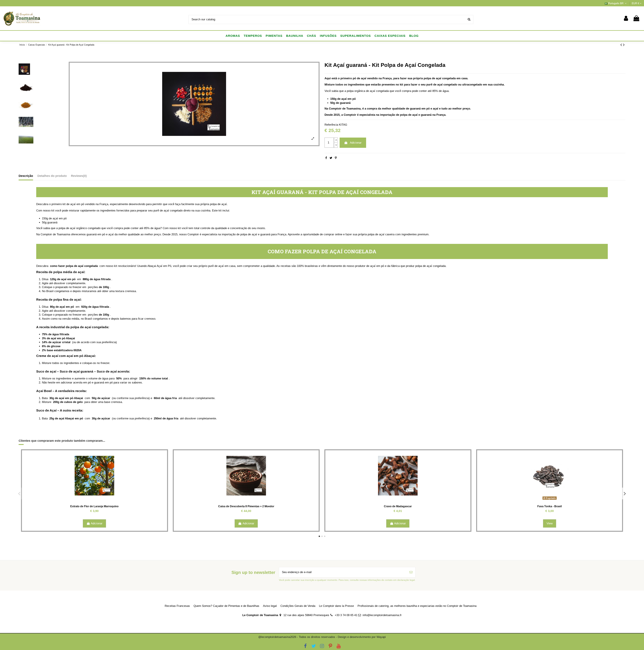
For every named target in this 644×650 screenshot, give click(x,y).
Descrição (26, 176)
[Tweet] (331, 158)
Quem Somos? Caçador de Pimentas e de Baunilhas (226, 606)
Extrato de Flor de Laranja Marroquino (94, 506)
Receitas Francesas (177, 606)
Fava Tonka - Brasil (549, 506)
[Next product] (624, 44)
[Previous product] (621, 44)
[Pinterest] (336, 158)
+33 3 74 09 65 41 (346, 615)
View (550, 523)
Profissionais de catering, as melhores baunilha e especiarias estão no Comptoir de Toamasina (417, 606)
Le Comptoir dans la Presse (336, 606)
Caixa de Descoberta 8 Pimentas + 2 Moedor (246, 506)
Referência (331, 124)
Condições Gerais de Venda (297, 606)
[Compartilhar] (326, 158)
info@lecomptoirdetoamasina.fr (382, 615)
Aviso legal (270, 606)
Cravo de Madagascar (398, 506)
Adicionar (356, 142)
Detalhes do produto (52, 176)
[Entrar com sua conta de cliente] (626, 18)
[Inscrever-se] (411, 572)
